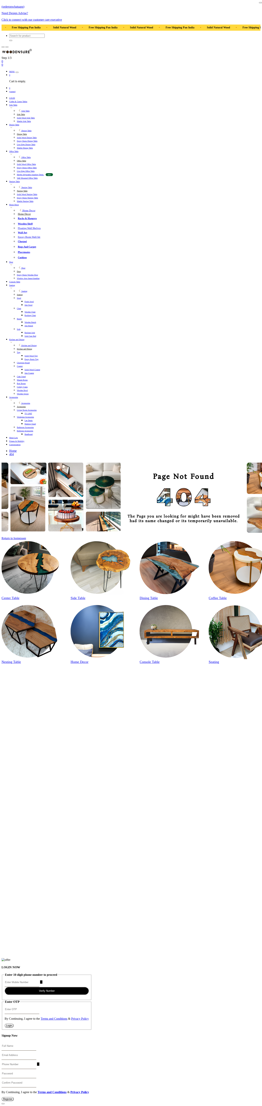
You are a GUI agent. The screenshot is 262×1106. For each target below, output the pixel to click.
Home (13, 450)
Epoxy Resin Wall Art (29, 237)
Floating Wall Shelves (29, 228)
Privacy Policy (80, 1018)
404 (11, 454)
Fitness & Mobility (16, 441)
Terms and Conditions (54, 1018)
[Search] (10, 40)
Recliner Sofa (30, 333)
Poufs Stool (29, 302)
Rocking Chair (30, 315)
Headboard (29, 434)
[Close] (260, 2)
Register (7, 1099)
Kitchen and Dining (16, 339)
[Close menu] (17, 72)
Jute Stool (28, 305)
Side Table (13, 105)
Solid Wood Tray (31, 356)
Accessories (13, 397)
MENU (12, 72)
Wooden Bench (30, 322)
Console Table (14, 282)
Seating (12, 285)
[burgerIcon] (3, 47)
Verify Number (47, 990)
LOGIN (12, 98)
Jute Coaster (29, 373)
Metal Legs (13, 438)
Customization (15, 445)
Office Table (13, 151)
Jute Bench (29, 326)
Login (9, 1025)
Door (11, 262)
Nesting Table (14, 181)
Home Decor (14, 205)
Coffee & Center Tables (18, 101)
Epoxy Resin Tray (32, 359)
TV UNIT (28, 414)
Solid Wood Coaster (32, 370)
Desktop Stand (30, 424)
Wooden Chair (30, 312)
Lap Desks (29, 420)
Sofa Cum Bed (30, 336)
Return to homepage (14, 538)
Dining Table (14, 125)
